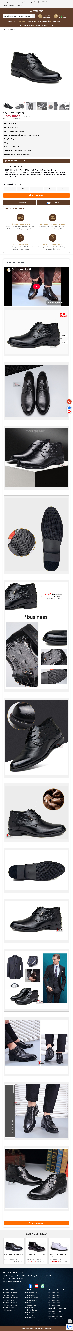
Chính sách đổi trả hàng (55, 1314)
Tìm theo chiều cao (26, 25)
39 (23, 189)
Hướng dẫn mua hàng (25, 2)
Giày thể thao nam (31, 1310)
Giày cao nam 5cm (54, 1292)
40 (36, 189)
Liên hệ (51, 25)
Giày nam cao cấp (31, 1292)
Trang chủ (7, 2)
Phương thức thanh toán (56, 1319)
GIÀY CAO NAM (20, 21)
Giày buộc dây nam (32, 1297)
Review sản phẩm (41, 25)
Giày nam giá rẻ (31, 1315)
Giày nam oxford (31, 1317)
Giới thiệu (37, 2)
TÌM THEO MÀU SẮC (43, 21)
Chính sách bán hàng (48, 2)
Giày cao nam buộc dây (11, 1292)
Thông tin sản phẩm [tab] (15, 262)
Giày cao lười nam (9, 1295)
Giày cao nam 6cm (54, 1295)
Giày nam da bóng (31, 1300)
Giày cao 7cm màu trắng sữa (36, 1254)
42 (63, 189)
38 (10, 189)
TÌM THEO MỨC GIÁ (58, 21)
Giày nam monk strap (32, 1320)
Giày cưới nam (30, 1307)
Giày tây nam (30, 1302)
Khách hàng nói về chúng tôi (13, 5)
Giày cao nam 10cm (54, 1302)
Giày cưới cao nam (9, 1310)
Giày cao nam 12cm (54, 1305)
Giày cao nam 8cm (54, 1300)
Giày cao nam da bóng (11, 1302)
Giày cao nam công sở (10, 1305)
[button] (4, 105)
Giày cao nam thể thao (11, 1297)
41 (50, 189)
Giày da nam (30, 1312)
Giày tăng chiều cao (10, 1307)
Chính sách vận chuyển (55, 1316)
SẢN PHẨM (31, 21)
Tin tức (15, 2)
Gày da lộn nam (31, 1305)
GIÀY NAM (29, 1289)
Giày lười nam (30, 1295)
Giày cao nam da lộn (10, 1300)
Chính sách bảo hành (54, 1311)
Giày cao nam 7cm (54, 1297)
